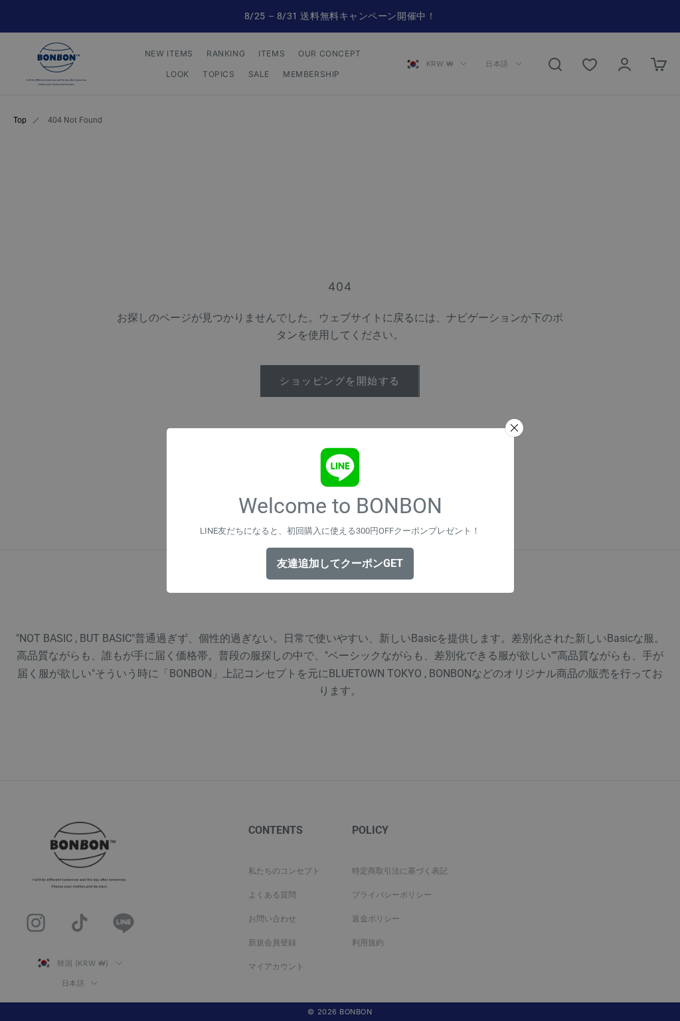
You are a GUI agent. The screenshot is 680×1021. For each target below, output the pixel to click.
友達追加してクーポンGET (340, 563)
